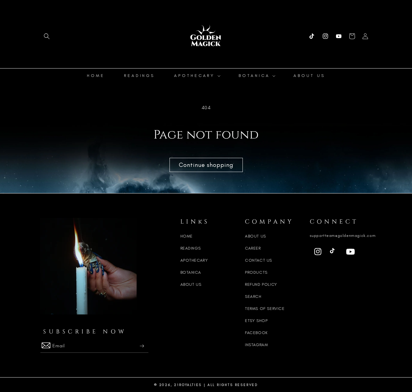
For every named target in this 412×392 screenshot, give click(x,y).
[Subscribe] (141, 346)
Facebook (256, 332)
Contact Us (258, 260)
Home (186, 236)
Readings (190, 248)
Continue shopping (206, 164)
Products (256, 272)
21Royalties (188, 385)
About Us (190, 284)
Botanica (190, 272)
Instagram (256, 344)
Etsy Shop (256, 320)
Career (253, 248)
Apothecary (194, 260)
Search (253, 296)
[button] (46, 36)
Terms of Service (265, 308)
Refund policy (261, 284)
